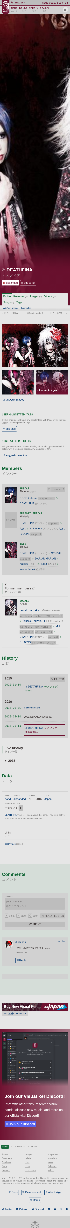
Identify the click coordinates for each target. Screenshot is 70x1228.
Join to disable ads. (15, 1013)
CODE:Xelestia (28, 498)
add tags (11, 428)
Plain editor (54, 915)
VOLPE (25, 533)
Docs (15, 1192)
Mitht (58, 626)
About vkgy (54, 1192)
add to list (29, 282)
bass (23, 543)
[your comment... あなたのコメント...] (35, 904)
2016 (11, 760)
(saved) (19, 844)
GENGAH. (57, 553)
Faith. (23, 528)
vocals (24, 600)
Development (33, 1192)
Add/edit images (11, 308)
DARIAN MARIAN (45, 558)
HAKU (23, 603)
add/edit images (15, 399)
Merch (36, 1200)
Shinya (24, 546)
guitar (24, 488)
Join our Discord (22, 1124)
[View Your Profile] (65, 9)
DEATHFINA (19, 269)
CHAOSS (25, 642)
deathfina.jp (10, 844)
